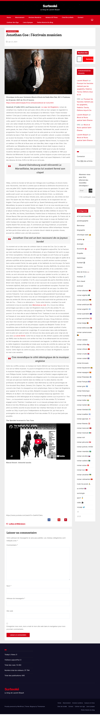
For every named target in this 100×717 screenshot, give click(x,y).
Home (9, 17)
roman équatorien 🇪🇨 (84, 368)
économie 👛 (82, 249)
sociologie (81, 493)
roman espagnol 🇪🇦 (84, 372)
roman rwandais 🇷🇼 (84, 451)
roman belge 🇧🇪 (83, 323)
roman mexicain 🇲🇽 (84, 433)
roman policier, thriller (85, 447)
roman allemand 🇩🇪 (84, 300)
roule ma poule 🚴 (83, 484)
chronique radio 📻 (12, 31)
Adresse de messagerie (16, 598)
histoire (79, 267)
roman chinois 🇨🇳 (83, 349)
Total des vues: (10, 665)
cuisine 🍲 (80, 239)
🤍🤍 (79, 516)
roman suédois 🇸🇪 (83, 461)
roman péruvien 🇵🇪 (84, 442)
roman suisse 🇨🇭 (83, 465)
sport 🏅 (80, 498)
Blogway (32, 706)
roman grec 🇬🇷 (82, 386)
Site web (10, 611)
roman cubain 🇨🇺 (83, 358)
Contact (80, 17)
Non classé (81, 281)
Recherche (83, 53)
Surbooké (50, 6)
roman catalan (82, 340)
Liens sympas (28, 22)
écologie (80, 244)
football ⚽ (81, 263)
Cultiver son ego (13, 22)
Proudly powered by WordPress (14, 706)
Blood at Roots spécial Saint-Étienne (84, 127)
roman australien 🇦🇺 (84, 314)
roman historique (83, 391)
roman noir (81, 437)
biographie (81, 230)
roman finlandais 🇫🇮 (84, 377)
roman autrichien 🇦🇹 (84, 318)
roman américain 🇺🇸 (84, 304)
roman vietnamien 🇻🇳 (85, 479)
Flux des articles (84, 161)
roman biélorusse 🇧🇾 (84, 328)
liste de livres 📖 (83, 272)
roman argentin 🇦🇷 (84, 309)
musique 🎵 (81, 277)
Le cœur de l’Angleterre (49, 107)
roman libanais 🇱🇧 (83, 423)
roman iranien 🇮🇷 (83, 405)
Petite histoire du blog (45, 22)
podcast (80, 286)
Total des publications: (13, 675)
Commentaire (12, 545)
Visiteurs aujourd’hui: (12, 660)
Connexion (81, 156)
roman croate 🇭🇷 (83, 354)
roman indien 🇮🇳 (83, 400)
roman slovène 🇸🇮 (83, 456)
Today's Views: (10, 654)
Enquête (80, 253)
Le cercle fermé (19, 336)
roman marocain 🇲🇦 (84, 428)
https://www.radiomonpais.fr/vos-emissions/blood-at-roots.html (30, 103)
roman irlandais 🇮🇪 (84, 409)
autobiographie (82, 221)
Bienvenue (80, 225)
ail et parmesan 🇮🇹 (84, 216)
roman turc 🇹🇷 (82, 470)
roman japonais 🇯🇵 (84, 419)
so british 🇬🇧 (81, 488)
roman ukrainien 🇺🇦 (84, 475)
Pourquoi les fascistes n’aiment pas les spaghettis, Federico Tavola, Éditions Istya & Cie (85, 89)
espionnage (81, 258)
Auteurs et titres (52, 17)
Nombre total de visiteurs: (14, 670)
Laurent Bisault (82, 80)
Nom (9, 586)
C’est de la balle (67, 17)
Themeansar (41, 706)
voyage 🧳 (81, 507)
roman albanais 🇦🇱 (84, 290)
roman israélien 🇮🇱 (84, 414)
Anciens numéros (35, 17)
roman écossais (82, 363)
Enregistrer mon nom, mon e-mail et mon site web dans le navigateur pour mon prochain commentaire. (36, 627)
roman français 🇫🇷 (83, 382)
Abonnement (19, 17)
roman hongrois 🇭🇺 (84, 396)
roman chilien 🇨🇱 (83, 344)
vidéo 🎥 (80, 502)
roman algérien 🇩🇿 (83, 295)
